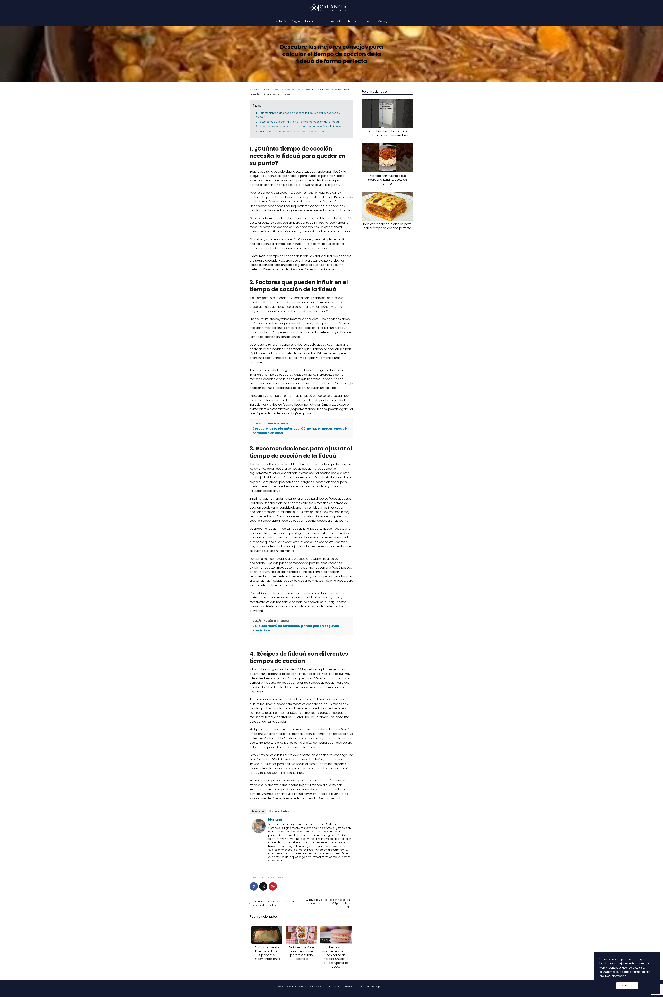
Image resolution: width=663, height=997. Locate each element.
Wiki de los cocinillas (315, 986)
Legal (366, 986)
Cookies (358, 986)
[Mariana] (259, 832)
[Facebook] (254, 886)
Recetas (278, 21)
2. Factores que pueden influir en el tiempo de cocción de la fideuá (297, 121)
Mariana (275, 819)
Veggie (295, 21)
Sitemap (375, 986)
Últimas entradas (278, 811)
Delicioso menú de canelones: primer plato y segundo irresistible (295, 628)
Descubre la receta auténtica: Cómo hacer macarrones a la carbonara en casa (300, 430)
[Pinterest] (273, 886)
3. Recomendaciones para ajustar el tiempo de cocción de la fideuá (298, 126)
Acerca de (257, 811)
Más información (615, 976)
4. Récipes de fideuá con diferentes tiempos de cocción (290, 131)
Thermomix (312, 21)
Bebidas (353, 21)
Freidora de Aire (333, 21)
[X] (263, 886)
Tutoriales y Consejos (377, 21)
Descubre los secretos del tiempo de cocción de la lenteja (273, 903)
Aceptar (627, 985)
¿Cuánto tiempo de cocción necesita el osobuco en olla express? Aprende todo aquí (327, 903)
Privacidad (347, 986)
